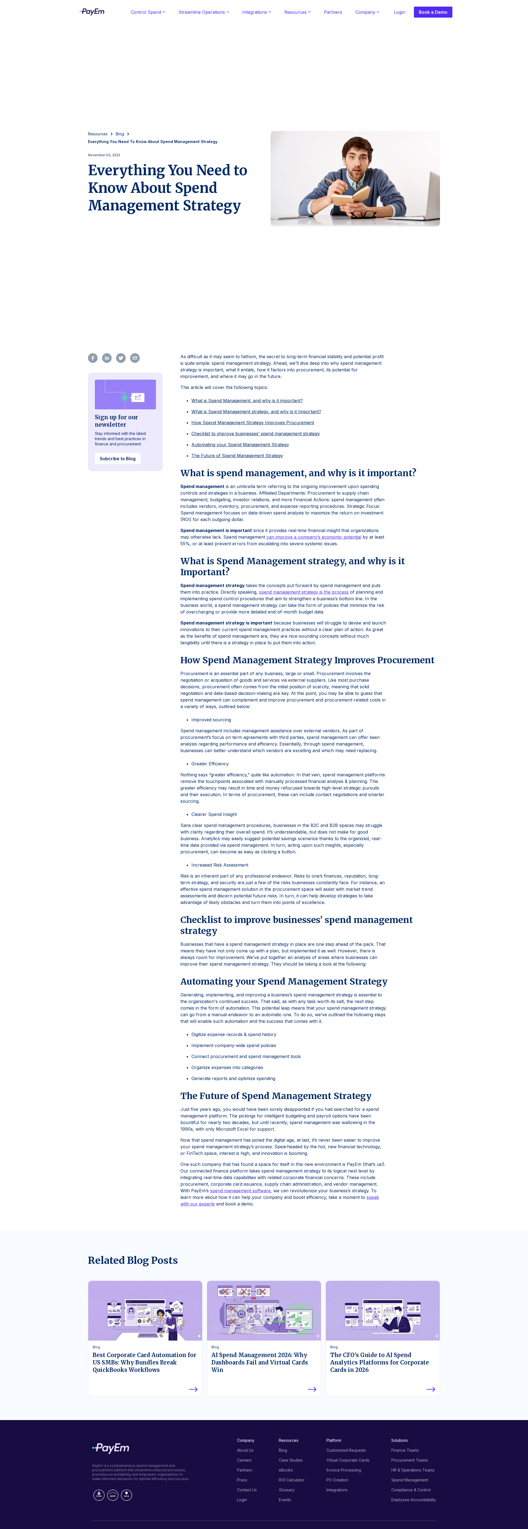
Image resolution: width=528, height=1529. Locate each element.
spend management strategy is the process (304, 592)
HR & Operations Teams (413, 1470)
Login (399, 12)
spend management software (240, 1190)
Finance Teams (405, 1450)
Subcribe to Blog (118, 458)
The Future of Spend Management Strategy (237, 455)
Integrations (254, 12)
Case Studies (291, 1460)
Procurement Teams (409, 1460)
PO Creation (337, 1480)
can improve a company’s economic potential (313, 537)
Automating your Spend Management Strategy (240, 444)
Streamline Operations (201, 12)
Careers (244, 1460)
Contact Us (247, 1489)
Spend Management (409, 1480)
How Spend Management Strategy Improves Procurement (252, 422)
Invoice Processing (343, 1470)
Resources (295, 12)
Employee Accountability (413, 1499)
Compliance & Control (411, 1489)
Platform (333, 1440)
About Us (245, 1450)
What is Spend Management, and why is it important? (247, 400)
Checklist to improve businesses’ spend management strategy (255, 433)
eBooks (286, 1470)
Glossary (287, 1489)
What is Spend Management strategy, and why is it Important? (256, 411)
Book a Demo (433, 12)
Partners (333, 12)
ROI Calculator (291, 1480)
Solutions (399, 1440)
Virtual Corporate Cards (347, 1460)
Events (285, 1499)
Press (242, 1480)
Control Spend (146, 12)
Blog (283, 1450)
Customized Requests (346, 1450)
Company (365, 12)
